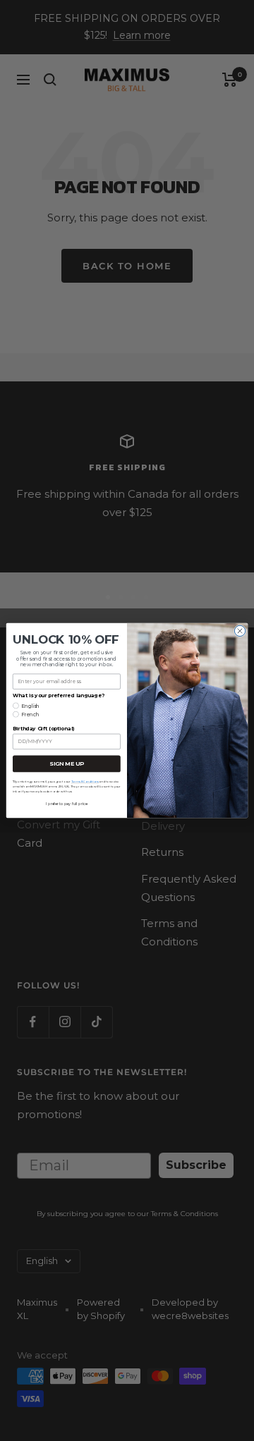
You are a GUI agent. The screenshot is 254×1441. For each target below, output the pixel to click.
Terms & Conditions (85, 781)
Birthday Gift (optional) (43, 729)
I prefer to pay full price (66, 804)
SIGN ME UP (66, 764)
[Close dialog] (239, 630)
